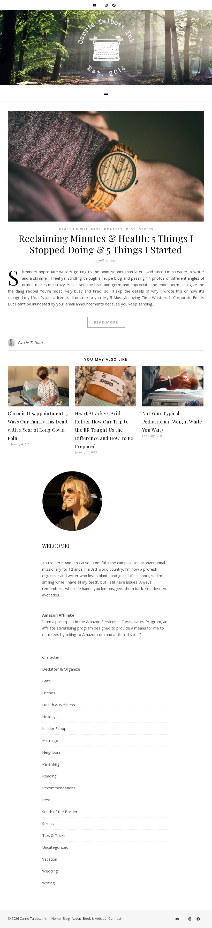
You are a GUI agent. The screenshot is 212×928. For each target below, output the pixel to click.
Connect (114, 918)
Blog (66, 918)
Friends (48, 692)
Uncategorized (55, 847)
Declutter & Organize (61, 669)
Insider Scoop (54, 728)
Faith (46, 680)
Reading (49, 775)
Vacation (49, 859)
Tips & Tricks (53, 835)
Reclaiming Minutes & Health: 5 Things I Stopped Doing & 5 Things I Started (106, 244)
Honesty (113, 229)
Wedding (50, 871)
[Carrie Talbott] (106, 47)
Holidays (50, 716)
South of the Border (60, 811)
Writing (48, 882)
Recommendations (58, 787)
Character (50, 657)
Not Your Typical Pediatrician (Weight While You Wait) (172, 421)
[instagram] (106, 5)
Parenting (50, 764)
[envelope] (95, 5)
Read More (106, 322)
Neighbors (51, 752)
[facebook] (114, 5)
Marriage (50, 740)
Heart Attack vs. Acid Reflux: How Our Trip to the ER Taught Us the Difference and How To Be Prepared (104, 430)
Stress (146, 229)
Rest (131, 229)
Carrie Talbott (30, 342)
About (76, 918)
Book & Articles (94, 918)
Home (56, 918)
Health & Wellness (80, 229)
